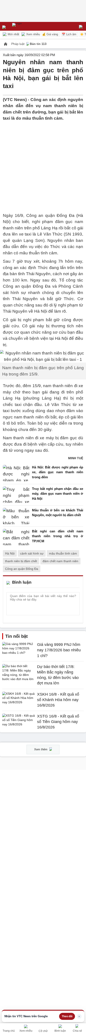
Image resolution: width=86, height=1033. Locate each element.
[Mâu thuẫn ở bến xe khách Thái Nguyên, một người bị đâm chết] (16, 516)
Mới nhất (13, 34)
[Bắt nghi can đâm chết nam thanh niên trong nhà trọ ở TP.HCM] (16, 537)
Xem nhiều (32, 34)
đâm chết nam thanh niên (60, 561)
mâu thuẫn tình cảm (63, 553)
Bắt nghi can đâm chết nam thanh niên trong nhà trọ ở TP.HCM (57, 536)
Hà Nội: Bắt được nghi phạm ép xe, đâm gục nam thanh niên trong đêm (57, 472)
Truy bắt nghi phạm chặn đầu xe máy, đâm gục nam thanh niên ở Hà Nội (57, 493)
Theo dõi (67, 1016)
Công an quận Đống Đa (21, 569)
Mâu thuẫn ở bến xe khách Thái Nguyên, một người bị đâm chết (57, 512)
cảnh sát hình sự (31, 553)
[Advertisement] (43, 164)
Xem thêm (41, 749)
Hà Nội (10, 553)
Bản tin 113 (38, 44)
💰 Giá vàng (50, 34)
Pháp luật (18, 44)
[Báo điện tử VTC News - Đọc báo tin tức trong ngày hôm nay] (27, 26)
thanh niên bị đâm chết (21, 561)
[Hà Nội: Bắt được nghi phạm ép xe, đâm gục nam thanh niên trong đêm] (16, 473)
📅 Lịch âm (69, 34)
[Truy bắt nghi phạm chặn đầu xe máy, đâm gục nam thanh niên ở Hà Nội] (16, 494)
